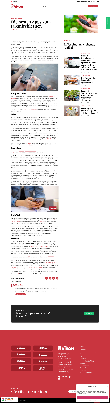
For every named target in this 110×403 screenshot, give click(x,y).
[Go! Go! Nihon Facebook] (59, 377)
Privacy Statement (93, 400)
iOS (29, 256)
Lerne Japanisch (19, 18)
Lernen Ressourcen (61, 6)
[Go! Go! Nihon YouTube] (63, 377)
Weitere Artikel (21, 294)
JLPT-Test (48, 139)
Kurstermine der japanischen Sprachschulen (88, 80)
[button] (107, 386)
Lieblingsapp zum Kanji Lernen (27, 151)
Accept (92, 397)
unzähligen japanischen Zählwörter (40, 246)
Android (29, 143)
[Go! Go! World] (21, 348)
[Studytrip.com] (43, 348)
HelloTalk (41, 221)
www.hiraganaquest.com (30, 109)
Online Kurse (36, 6)
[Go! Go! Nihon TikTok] (70, 377)
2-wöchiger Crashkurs (17, 267)
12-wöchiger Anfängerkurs (36, 267)
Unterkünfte (51, 6)
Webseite (51, 256)
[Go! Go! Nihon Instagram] (66, 377)
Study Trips (43, 6)
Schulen (27, 6)
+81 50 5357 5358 (67, 358)
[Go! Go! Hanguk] (21, 354)
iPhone (31, 145)
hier (14, 152)
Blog (17, 273)
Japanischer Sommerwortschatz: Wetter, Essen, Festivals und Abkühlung (90, 95)
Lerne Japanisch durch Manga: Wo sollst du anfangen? (89, 110)
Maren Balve (16, 29)
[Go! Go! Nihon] (66, 348)
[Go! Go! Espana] (21, 361)
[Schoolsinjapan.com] (43, 354)
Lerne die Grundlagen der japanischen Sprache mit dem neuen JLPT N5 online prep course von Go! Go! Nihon (89, 62)
